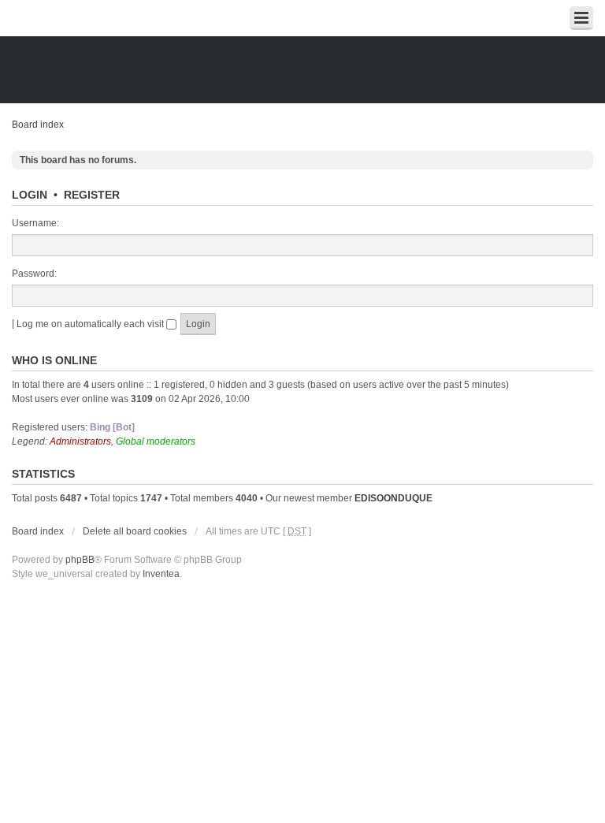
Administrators (80, 441)
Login (29, 194)
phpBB (80, 559)
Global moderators (155, 441)
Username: (35, 223)
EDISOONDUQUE (393, 498)
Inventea (161, 573)
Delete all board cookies (135, 531)
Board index (38, 124)
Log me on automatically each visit (91, 324)
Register (92, 194)
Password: (34, 273)
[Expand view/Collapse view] (581, 18)
